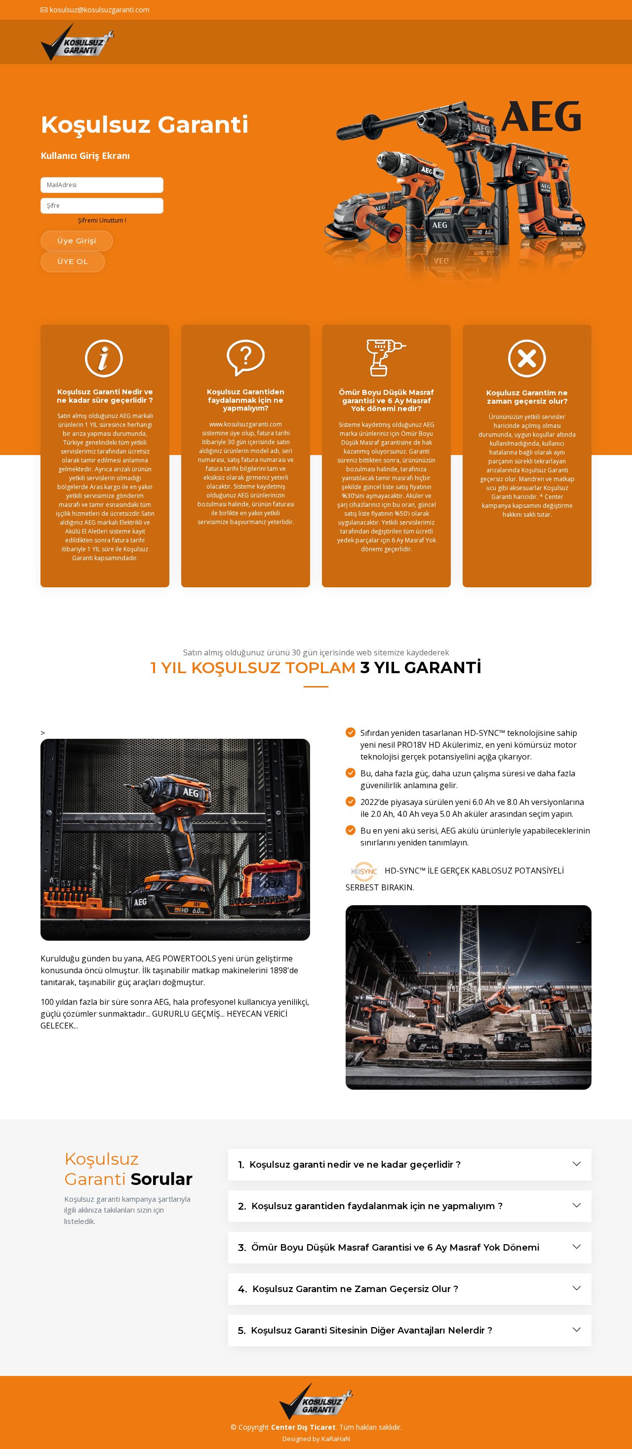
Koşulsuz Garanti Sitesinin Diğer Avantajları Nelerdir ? (365, 1330)
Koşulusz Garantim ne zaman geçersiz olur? (527, 397)
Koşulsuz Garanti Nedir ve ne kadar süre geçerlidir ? (105, 396)
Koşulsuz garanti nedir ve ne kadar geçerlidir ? (349, 1165)
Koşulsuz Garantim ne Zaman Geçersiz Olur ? (348, 1289)
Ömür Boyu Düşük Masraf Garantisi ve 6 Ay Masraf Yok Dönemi (388, 1248)
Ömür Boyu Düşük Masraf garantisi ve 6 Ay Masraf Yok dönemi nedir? (386, 401)
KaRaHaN (335, 1438)
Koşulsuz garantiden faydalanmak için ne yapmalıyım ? (370, 1206)
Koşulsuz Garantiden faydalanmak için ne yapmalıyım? (245, 400)
